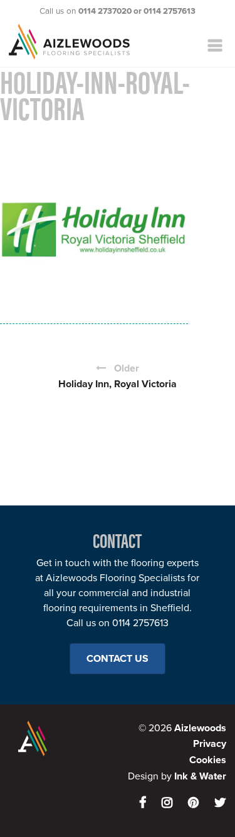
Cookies (207, 760)
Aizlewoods (89, 41)
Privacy (209, 744)
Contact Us (117, 658)
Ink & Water (200, 776)
